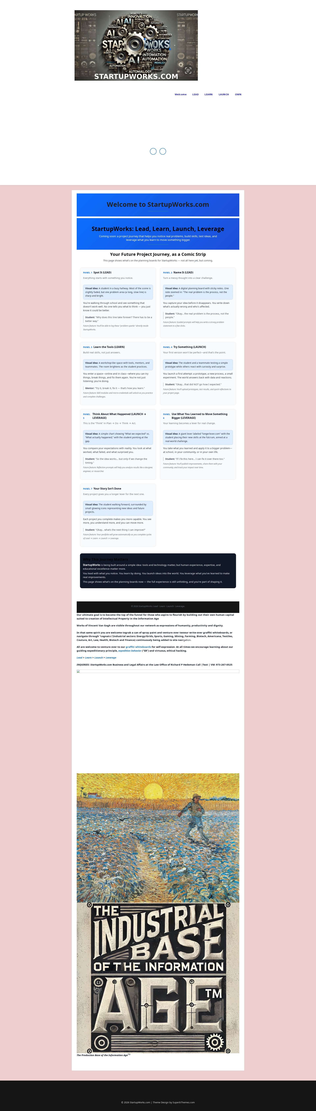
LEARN (209, 94)
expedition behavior (129, 650)
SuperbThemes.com (184, 1102)
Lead (79, 657)
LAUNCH (224, 94)
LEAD (195, 94)
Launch (98, 657)
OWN (238, 94)
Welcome (181, 94)
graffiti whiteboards (138, 646)
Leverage (111, 657)
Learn (88, 657)
